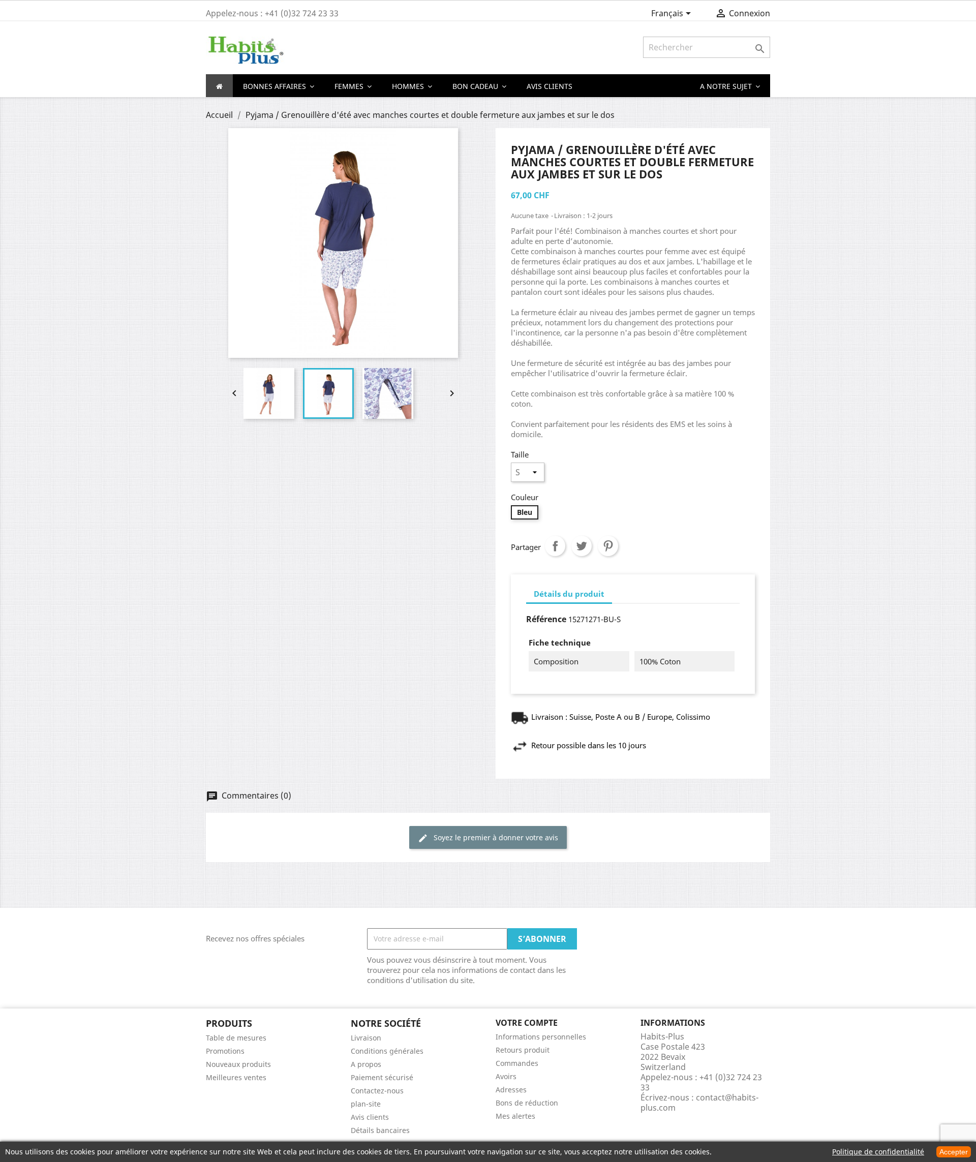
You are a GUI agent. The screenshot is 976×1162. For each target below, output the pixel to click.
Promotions (225, 1051)
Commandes (517, 1063)
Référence (546, 619)
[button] (730, 85)
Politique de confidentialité (878, 1151)
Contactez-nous (377, 1090)
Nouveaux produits (238, 1064)
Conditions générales (387, 1051)
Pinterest (608, 546)
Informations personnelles (541, 1037)
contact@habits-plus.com (699, 1102)
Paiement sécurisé (382, 1077)
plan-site (366, 1104)
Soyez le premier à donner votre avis (488, 838)
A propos (366, 1064)
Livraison (366, 1038)
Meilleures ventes (236, 1077)
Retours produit (523, 1050)
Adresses (511, 1089)
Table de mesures (236, 1038)
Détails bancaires (380, 1130)
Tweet (581, 546)
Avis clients (370, 1117)
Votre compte (527, 1022)
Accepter (953, 1152)
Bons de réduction (527, 1103)
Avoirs (506, 1076)
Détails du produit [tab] (569, 594)
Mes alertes (515, 1116)
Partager (555, 546)
